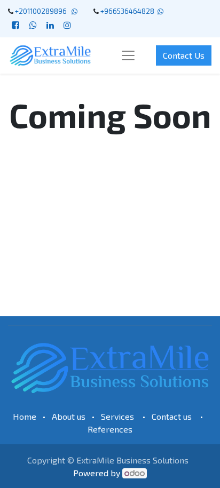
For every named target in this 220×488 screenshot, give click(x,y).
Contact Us (184, 55)
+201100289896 (42, 11)
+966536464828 (127, 11)
